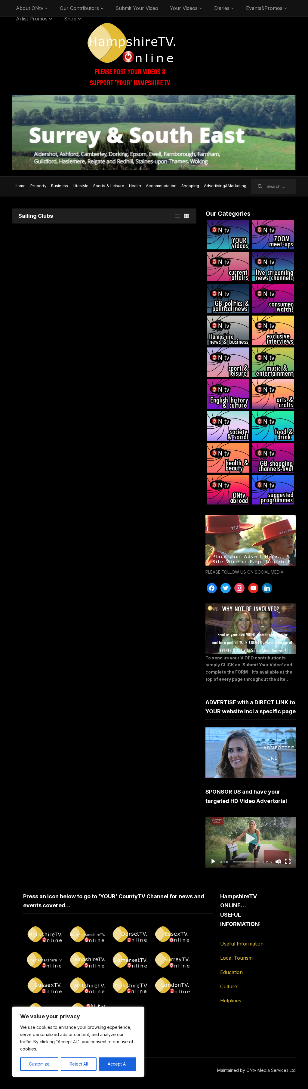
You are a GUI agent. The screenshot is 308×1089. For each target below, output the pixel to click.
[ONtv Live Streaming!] (273, 266)
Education (231, 972)
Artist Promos (32, 19)
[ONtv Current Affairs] (228, 266)
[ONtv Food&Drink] (273, 426)
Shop (70, 19)
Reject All (78, 1063)
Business (59, 185)
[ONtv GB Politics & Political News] (228, 298)
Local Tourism (236, 958)
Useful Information (241, 944)
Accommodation (161, 185)
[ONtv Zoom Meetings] (273, 234)
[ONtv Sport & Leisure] (228, 362)
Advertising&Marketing (225, 185)
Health (135, 185)
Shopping (190, 185)
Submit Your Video (137, 8)
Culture (228, 986)
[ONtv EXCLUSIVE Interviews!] (273, 330)
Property (38, 185)
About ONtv (29, 8)
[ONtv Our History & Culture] (228, 394)
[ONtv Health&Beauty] (228, 458)
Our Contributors (79, 8)
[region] (78, 1042)
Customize (39, 1063)
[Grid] (186, 216)
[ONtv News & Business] (228, 330)
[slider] (246, 861)
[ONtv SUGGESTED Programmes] (273, 489)
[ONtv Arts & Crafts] (273, 394)
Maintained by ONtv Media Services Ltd (256, 1070)
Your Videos (184, 8)
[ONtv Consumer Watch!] (273, 298)
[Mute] (278, 862)
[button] (250, 842)
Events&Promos (264, 8)
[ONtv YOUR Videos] (228, 234)
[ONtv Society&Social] (228, 426)
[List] (177, 216)
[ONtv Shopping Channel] (273, 458)
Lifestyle (80, 185)
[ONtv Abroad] (228, 489)
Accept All (118, 1063)
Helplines (230, 1001)
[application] (250, 842)
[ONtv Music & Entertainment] (273, 362)
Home (20, 185)
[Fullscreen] (288, 862)
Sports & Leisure (108, 185)
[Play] (213, 862)
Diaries (221, 8)
